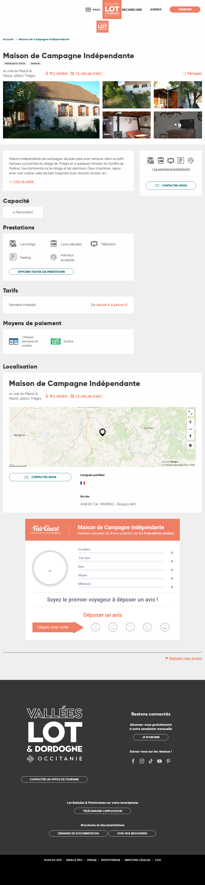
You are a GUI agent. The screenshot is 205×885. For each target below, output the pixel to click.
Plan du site (53, 860)
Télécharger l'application (102, 811)
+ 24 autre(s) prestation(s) (171, 169)
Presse (91, 860)
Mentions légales (137, 860)
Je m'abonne (151, 737)
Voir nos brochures (132, 833)
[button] (132, 9)
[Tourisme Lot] (112, 9)
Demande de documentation (78, 833)
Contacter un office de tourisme (54, 779)
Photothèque (110, 860)
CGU (158, 860)
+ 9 (177, 125)
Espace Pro (74, 860)
